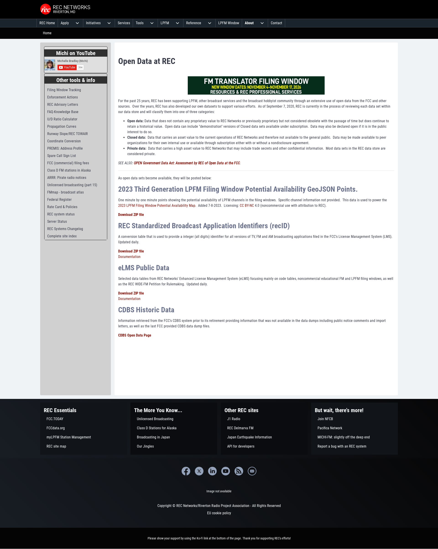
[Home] (65, 9)
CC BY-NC (247, 205)
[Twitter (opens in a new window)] (199, 471)
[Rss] (239, 471)
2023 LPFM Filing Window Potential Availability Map (156, 205)
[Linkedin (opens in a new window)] (212, 471)
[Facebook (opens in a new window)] (186, 471)
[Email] (252, 471)
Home (47, 33)
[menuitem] (47, 23)
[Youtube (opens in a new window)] (225, 471)
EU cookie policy (219, 513)
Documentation (129, 257)
